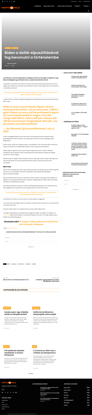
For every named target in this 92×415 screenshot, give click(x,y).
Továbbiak (30, 373)
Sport (34, 346)
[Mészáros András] (6, 64)
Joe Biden (34, 264)
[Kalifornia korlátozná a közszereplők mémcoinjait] (45, 301)
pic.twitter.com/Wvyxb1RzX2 (20, 123)
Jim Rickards (21, 264)
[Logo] (15, 7)
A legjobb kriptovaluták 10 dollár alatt (79, 155)
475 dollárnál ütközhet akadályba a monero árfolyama (14, 352)
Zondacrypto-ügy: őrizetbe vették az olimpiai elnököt (16, 313)
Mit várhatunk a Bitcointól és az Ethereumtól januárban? (79, 164)
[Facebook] (5, 1)
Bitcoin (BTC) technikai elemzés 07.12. (16, 280)
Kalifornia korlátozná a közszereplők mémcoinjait (44, 313)
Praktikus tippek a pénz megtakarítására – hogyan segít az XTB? (79, 126)
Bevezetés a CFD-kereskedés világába (80, 135)
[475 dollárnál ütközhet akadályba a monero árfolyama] (16, 340)
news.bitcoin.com (12, 228)
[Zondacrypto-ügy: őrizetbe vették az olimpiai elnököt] (16, 301)
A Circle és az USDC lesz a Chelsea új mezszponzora (44, 351)
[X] (12, 1)
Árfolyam (6, 346)
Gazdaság (7, 48)
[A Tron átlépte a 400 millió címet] (67, 114)
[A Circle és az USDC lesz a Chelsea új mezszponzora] (45, 340)
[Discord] (2, 1)
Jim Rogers (27, 264)
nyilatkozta (6, 215)
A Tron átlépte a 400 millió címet (79, 113)
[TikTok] (9, 1)
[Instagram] (7, 1)
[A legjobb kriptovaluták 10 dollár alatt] (67, 156)
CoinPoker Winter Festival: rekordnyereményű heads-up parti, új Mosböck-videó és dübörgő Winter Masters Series (79, 146)
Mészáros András (11, 63)
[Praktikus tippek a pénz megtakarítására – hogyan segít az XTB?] (67, 127)
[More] (19, 73)
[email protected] (11, 389)
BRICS (8, 264)
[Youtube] (14, 1)
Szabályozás (36, 308)
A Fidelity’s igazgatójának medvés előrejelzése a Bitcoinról (47, 280)
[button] (88, 11)
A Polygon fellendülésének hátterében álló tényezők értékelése (38, 223)
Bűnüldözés (7, 308)
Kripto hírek (15, 48)
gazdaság (14, 264)
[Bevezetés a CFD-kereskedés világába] (67, 136)
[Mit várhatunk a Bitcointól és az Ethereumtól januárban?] (67, 165)
